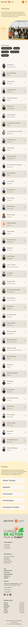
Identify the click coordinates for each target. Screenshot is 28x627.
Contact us (7, 576)
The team (6, 572)
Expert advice (8, 570)
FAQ (5, 568)
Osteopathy (16, 48)
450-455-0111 (8, 589)
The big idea (7, 544)
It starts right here (3, 28)
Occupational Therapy (6, 48)
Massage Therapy (14, 51)
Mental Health (5, 55)
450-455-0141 (8, 592)
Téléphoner (23, 2)
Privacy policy (14, 622)
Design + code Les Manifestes (14, 624)
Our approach (8, 542)
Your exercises (8, 574)
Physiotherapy (5, 51)
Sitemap (6, 578)
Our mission (7, 546)
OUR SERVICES (7, 554)
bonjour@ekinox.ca (8, 587)
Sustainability (7, 548)
